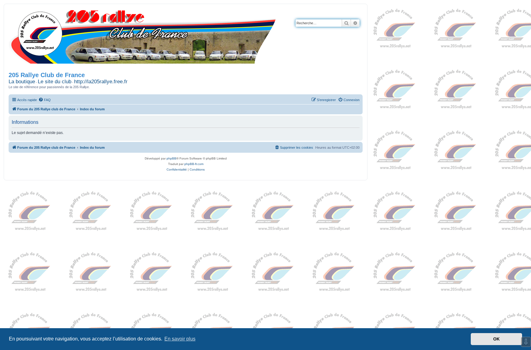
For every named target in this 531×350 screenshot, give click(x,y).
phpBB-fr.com (193, 164)
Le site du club (54, 82)
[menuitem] (44, 100)
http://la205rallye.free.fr (101, 82)
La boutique (22, 82)
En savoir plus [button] (179, 338)
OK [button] (496, 338)
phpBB (171, 158)
